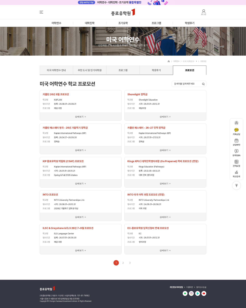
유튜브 (203, 293)
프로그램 (156, 23)
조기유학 (123, 23)
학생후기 (189, 23)
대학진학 (89, 23)
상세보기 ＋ (80, 116)
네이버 (185, 293)
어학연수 (56, 23)
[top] (236, 186)
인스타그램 (191, 293)
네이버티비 (197, 293)
